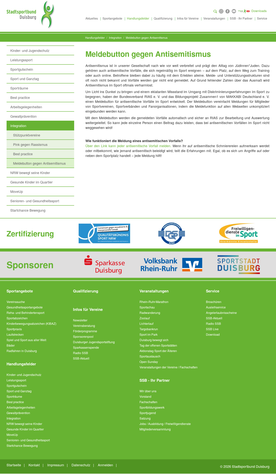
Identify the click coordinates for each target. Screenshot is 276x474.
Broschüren (213, 302)
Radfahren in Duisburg (22, 351)
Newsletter (80, 320)
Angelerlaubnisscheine (221, 312)
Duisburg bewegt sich (154, 340)
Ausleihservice (216, 307)
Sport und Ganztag (24, 78)
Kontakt (34, 464)
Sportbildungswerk (152, 407)
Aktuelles (91, 18)
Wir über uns (148, 391)
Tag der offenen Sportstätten (158, 345)
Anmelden (105, 464)
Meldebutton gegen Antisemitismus (39, 163)
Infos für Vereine (188, 18)
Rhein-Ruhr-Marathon (154, 302)
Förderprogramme (85, 331)
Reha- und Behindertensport (25, 312)
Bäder (11, 345)
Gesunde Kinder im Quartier (31, 181)
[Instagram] (221, 11)
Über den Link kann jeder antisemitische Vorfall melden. (128, 145)
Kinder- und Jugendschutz (29, 50)
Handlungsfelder (138, 18)
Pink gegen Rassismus (30, 144)
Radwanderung (150, 312)
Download (213, 334)
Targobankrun (149, 329)
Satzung (145, 418)
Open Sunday (149, 362)
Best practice (20, 97)
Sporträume (19, 88)
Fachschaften (148, 402)
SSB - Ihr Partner (241, 18)
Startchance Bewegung (27, 210)
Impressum (55, 464)
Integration (18, 125)
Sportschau (147, 307)
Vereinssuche (16, 302)
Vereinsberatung (84, 325)
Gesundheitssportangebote (25, 307)
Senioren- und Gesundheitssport (34, 200)
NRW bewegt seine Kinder (30, 172)
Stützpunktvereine (26, 135)
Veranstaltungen (214, 18)
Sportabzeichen (17, 318)
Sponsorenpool (83, 336)
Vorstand (145, 396)
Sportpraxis (14, 329)
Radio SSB (80, 353)
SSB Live (212, 329)
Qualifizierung (163, 18)
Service (262, 18)
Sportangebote (112, 18)
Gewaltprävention (23, 116)
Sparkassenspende (86, 347)
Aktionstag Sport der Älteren (158, 351)
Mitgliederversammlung (155, 429)
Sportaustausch (150, 356)
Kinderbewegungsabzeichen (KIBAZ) (31, 323)
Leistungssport (21, 59)
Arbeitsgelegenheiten (26, 106)
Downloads (259, 11)
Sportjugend (148, 413)
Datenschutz (81, 464)
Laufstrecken (15, 334)
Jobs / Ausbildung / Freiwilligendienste (165, 424)
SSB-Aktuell (81, 358)
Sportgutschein (21, 69)
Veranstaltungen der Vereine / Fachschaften (169, 367)
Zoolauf (145, 318)
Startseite (14, 464)
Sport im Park (149, 334)
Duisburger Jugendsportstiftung (94, 342)
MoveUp (16, 191)
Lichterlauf (146, 323)
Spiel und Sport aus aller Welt (26, 340)
